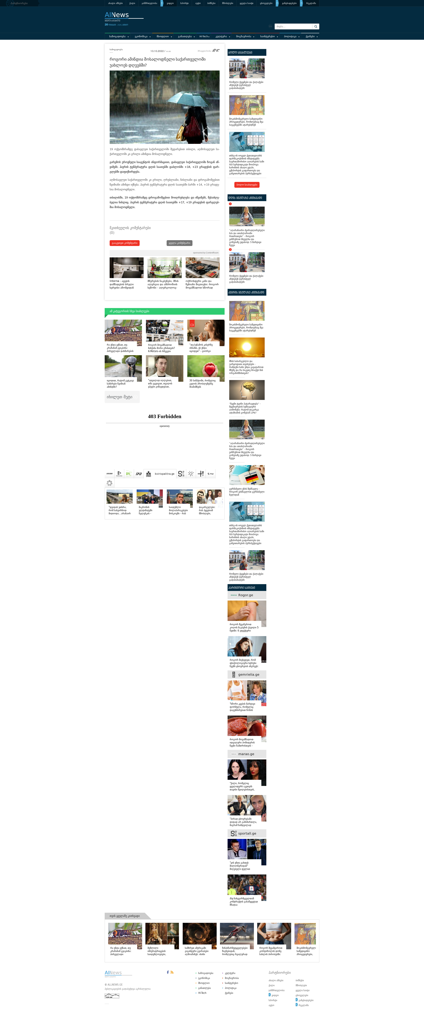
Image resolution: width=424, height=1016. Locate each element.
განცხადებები (289, 3)
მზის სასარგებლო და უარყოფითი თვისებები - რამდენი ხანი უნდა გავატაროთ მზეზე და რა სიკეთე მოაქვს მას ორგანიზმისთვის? (246, 367)
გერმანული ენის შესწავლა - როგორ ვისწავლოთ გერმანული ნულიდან (247, 491)
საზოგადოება (117, 36)
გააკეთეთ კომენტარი (124, 243)
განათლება (185, 36)
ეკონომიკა (141, 36)
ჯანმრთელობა (149, 3)
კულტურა (221, 36)
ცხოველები (266, 3)
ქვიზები (310, 36)
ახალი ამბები (115, 3)
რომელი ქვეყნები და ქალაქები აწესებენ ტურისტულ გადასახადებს (246, 85)
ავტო (198, 3)
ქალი (132, 3)
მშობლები (227, 3)
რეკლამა (311, 3)
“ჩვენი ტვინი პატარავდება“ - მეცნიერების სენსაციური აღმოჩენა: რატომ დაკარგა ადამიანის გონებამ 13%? (245, 408)
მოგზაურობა (243, 36)
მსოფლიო (163, 36)
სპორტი (184, 3)
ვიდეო (170, 3)
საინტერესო (267, 36)
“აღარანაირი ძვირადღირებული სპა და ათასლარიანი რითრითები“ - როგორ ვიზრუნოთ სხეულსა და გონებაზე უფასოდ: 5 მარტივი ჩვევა (247, 225)
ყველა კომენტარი (179, 243)
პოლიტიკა (290, 36)
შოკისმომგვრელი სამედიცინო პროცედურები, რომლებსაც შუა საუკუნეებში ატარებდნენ (246, 122)
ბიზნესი (211, 3)
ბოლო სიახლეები (247, 184)
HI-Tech (203, 36)
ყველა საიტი (246, 3)
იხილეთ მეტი (120, 396)
